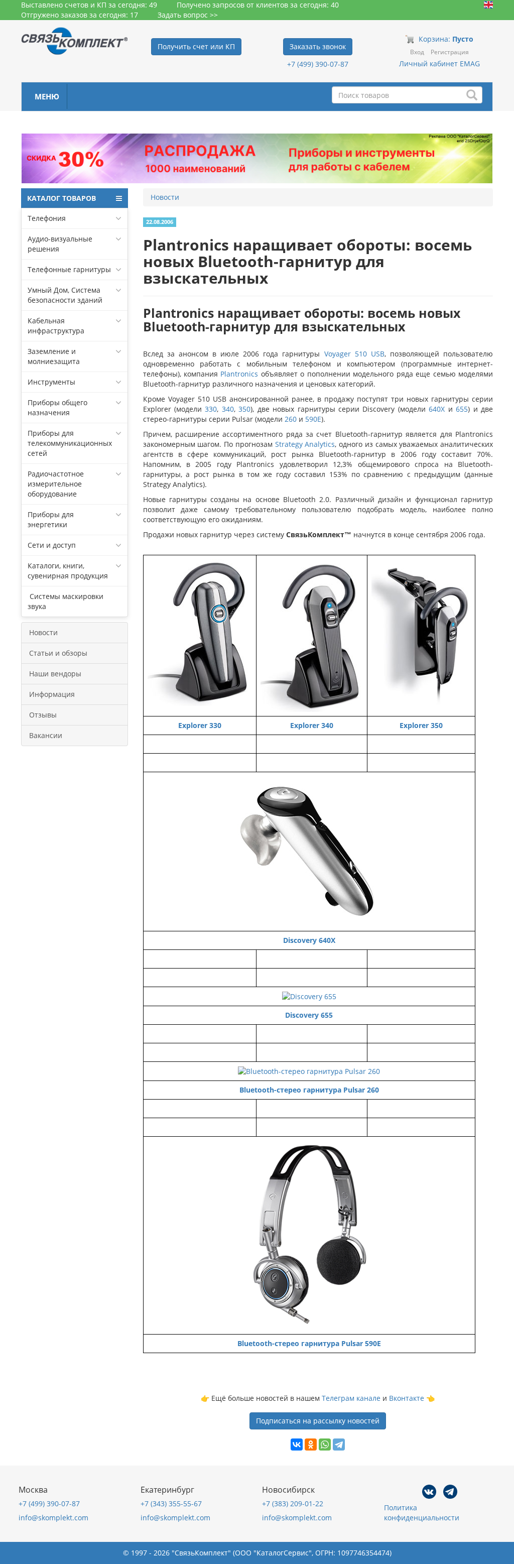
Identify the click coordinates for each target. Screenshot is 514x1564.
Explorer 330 (199, 725)
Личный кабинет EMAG (439, 63)
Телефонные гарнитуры (69, 269)
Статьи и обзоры (58, 653)
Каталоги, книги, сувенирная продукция (68, 570)
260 (291, 419)
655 (462, 409)
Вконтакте (406, 1398)
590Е (313, 419)
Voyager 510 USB (354, 353)
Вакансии (45, 735)
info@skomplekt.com (53, 1517)
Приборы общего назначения (57, 407)
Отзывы (43, 714)
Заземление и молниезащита (54, 356)
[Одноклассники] (311, 1444)
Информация (52, 694)
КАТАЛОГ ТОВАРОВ (61, 198)
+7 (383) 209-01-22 (292, 1503)
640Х (437, 409)
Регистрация (450, 52)
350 (244, 409)
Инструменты (51, 382)
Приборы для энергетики (51, 519)
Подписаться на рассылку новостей (317, 1420)
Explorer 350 (421, 725)
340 (228, 409)
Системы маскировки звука (65, 601)
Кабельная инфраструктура (56, 325)
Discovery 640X (309, 940)
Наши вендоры (55, 673)
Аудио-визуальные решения (60, 244)
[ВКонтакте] (297, 1444)
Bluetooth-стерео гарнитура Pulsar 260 (309, 1090)
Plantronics (239, 374)
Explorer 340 (311, 725)
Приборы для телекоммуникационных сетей (70, 443)
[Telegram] (339, 1444)
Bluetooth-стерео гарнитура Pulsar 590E (309, 1343)
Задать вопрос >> (188, 15)
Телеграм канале (351, 1398)
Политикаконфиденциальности (421, 1512)
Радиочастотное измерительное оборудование (56, 484)
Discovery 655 (309, 1015)
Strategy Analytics (304, 444)
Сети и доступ (52, 545)
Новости (43, 632)
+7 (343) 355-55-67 (171, 1503)
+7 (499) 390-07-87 (317, 64)
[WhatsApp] (325, 1444)
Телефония (47, 218)
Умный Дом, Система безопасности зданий (65, 295)
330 (211, 409)
